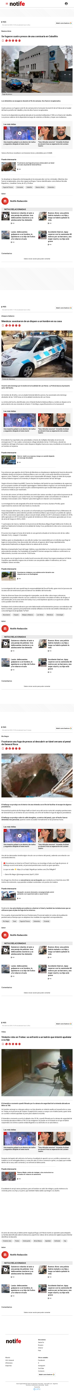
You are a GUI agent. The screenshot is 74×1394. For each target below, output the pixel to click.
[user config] (66, 3)
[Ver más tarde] (2, 40)
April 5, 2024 (34, 874)
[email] (16, 41)
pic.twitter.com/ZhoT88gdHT (45, 869)
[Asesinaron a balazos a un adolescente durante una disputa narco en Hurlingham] (8, 576)
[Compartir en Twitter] (13, 41)
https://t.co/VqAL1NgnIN (26, 869)
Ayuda (46, 1385)
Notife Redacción (18, 201)
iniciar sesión (32, 259)
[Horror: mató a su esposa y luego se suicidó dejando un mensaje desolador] (8, 459)
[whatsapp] (6, 41)
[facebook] (10, 41)
